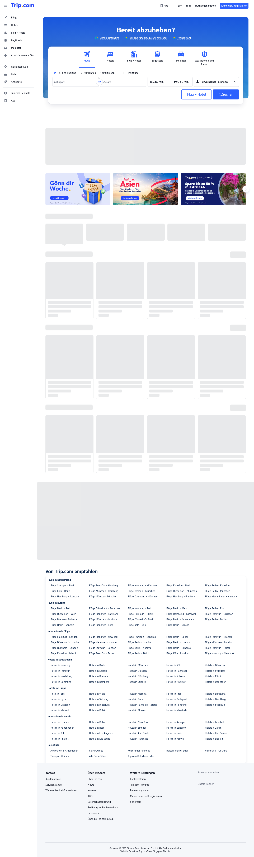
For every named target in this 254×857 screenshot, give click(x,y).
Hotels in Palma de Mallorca (142, 352)
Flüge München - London (218, 289)
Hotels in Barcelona (215, 341)
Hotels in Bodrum (214, 386)
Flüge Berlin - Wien (176, 255)
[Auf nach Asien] (145, 144)
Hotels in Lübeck (137, 329)
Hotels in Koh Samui (216, 380)
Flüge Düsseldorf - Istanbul (64, 289)
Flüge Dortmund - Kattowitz (181, 261)
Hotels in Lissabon (60, 352)
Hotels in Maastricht (176, 357)
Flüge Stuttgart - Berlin (62, 232)
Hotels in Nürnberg (138, 323)
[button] (5, 5)
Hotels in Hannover (176, 318)
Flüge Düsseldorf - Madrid (141, 266)
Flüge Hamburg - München (142, 232)
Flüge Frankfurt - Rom (101, 272)
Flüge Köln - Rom (137, 272)
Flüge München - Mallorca (103, 266)
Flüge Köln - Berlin (60, 238)
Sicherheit (135, 449)
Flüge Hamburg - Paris (140, 255)
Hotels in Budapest (176, 346)
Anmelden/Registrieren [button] (234, 5)
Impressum (94, 460)
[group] (107, 38)
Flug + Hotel (196, 94)
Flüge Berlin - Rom (215, 255)
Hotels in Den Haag (215, 346)
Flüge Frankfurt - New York (103, 284)
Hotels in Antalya (175, 369)
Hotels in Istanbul (214, 369)
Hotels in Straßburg (215, 352)
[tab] (87, 58)
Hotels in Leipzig (98, 318)
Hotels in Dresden (137, 318)
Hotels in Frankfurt (60, 318)
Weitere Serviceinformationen (61, 437)
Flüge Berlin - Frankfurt (217, 232)
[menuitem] (18, 17)
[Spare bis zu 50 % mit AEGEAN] (213, 144)
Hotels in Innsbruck (99, 352)
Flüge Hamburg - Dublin (140, 261)
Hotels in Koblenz (175, 323)
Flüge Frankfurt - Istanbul (218, 284)
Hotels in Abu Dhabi (138, 380)
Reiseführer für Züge (177, 397)
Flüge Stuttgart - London (102, 295)
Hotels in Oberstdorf (215, 329)
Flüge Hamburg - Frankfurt (180, 243)
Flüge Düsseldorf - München (181, 238)
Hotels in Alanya (175, 386)
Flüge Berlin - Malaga (177, 272)
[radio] (65, 73)
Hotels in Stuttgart (215, 318)
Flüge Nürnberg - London (64, 295)
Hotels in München (138, 312)
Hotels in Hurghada (138, 386)
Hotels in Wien (97, 341)
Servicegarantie (53, 432)
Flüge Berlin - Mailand (216, 266)
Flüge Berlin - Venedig (62, 272)
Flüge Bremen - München (141, 238)
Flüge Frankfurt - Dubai (217, 295)
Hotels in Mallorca (137, 341)
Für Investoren (138, 426)
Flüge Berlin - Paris (60, 255)
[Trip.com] (22, 5)
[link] (164, 6)
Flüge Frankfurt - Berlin (178, 232)
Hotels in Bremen (98, 323)
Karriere (92, 437)
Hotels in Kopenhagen (62, 375)
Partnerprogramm (139, 437)
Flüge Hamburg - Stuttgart (64, 243)
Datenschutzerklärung (99, 449)
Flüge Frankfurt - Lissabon (219, 261)
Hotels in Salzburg (98, 346)
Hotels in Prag (173, 341)
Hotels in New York (138, 369)
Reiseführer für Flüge (139, 397)
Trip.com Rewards (139, 432)
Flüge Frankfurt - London (64, 284)
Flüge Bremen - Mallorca (63, 266)
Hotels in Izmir (174, 380)
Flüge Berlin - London (178, 289)
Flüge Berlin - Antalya (139, 295)
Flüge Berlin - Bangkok (178, 295)
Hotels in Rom (135, 346)
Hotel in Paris (57, 341)
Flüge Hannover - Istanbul (103, 289)
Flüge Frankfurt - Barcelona (103, 261)
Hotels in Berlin (97, 312)
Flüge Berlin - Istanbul (139, 289)
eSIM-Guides (96, 397)
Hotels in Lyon (58, 346)
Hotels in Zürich (213, 375)
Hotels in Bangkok (176, 375)
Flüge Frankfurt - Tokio (101, 300)
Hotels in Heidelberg (61, 323)
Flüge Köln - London (177, 300)
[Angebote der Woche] (77, 144)
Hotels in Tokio (58, 380)
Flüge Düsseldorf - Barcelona (104, 255)
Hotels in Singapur (137, 375)
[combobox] (60, 82)
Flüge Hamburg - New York (219, 300)
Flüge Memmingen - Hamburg (221, 243)
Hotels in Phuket (59, 386)
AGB (90, 443)
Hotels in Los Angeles (100, 380)
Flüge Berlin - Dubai (177, 284)
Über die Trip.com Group (101, 466)
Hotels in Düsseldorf (215, 312)
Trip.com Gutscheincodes (141, 403)
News (91, 432)
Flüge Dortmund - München (143, 243)
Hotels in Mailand (59, 357)
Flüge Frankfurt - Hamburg (103, 232)
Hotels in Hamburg (60, 312)
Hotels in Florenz (137, 357)
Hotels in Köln (173, 312)
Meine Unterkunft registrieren (146, 443)
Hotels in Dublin (97, 357)
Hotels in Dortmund (60, 329)
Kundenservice (53, 426)
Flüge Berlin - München (217, 238)
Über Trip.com (95, 426)
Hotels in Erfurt (213, 323)
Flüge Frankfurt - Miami (63, 300)
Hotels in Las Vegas (99, 386)
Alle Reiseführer (97, 403)
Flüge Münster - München (103, 243)
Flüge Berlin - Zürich (138, 300)
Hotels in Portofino (176, 352)
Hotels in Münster (175, 329)
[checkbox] (131, 73)
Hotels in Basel (97, 375)
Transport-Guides (59, 403)
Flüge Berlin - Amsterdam (180, 266)
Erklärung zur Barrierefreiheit (103, 454)
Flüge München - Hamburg (103, 238)
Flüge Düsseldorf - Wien (63, 261)
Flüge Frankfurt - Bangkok (142, 284)
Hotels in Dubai (97, 369)
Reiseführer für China (216, 397)
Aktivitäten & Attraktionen (64, 397)
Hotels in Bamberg (99, 329)
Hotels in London (59, 369)
